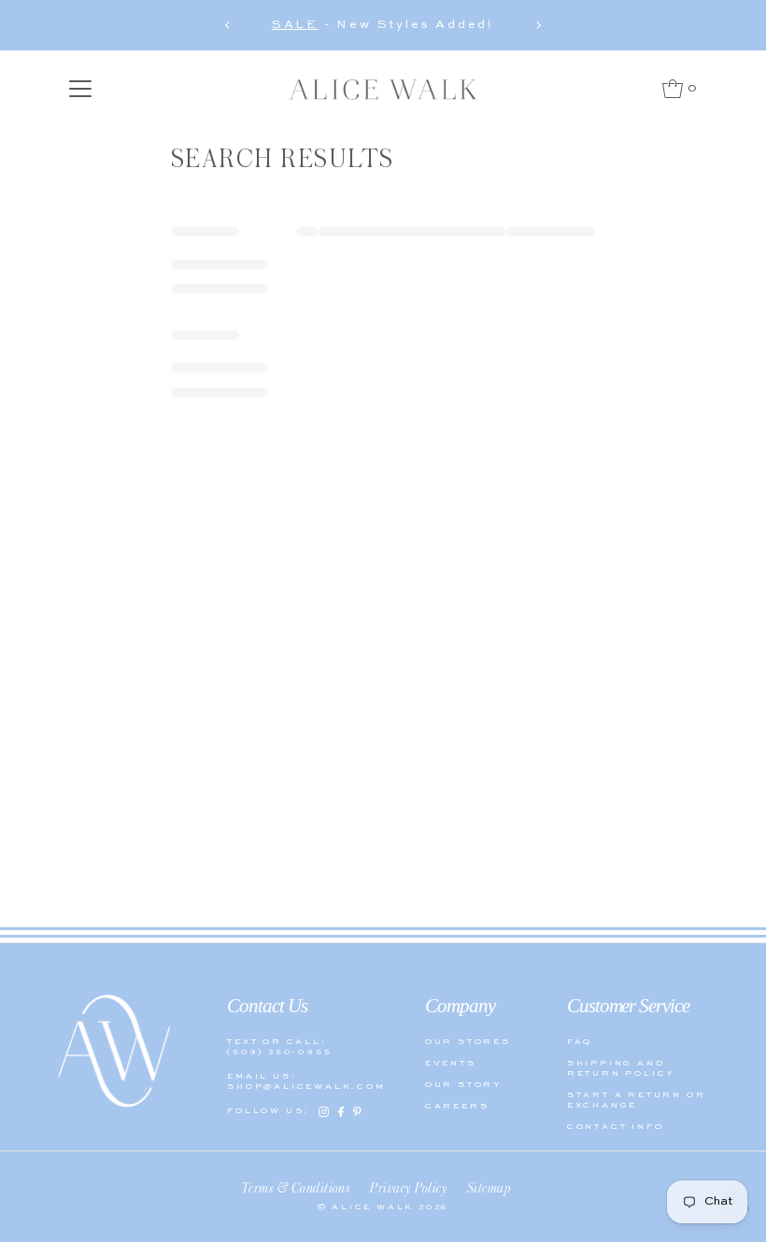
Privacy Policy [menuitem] (408, 1187)
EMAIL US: (261, 1076)
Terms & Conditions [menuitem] (296, 1187)
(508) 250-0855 (279, 1052)
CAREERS (457, 1106)
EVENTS (450, 1063)
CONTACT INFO (615, 1126)
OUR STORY (464, 1084)
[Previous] (228, 25)
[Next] (538, 25)
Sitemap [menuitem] (489, 1187)
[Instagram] (324, 1112)
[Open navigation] (81, 88)
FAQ (579, 1041)
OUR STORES (468, 1041)
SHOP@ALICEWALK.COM (297, 1086)
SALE (295, 25)
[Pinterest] (357, 1112)
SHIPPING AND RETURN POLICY (621, 1068)
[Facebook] (341, 1112)
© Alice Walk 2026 (383, 1207)
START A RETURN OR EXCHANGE (636, 1100)
